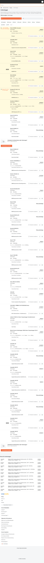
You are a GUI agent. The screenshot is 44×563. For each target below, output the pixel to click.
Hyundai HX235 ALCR (14, 215)
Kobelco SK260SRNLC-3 (15, 160)
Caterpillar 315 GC (14, 418)
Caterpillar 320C (2, 483)
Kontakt (2, 502)
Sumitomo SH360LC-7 (14, 101)
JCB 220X (12, 292)
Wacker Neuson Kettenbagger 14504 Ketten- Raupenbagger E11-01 (24, 330)
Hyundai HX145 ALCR (14, 268)
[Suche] (42, 5)
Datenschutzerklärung (5, 522)
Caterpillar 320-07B (14, 380)
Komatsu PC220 (2, 470)
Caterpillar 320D (2, 460)
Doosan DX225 (2, 480)
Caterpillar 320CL (2, 476)
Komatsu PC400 (2, 473)
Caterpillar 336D (2, 466)
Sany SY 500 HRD (13, 255)
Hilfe (2, 500)
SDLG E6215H (13, 75)
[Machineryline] (1, 7)
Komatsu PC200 (2, 463)
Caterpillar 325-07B (14, 354)
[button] (42, 1)
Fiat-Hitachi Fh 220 (14, 64)
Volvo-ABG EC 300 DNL (15, 281)
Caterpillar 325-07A (14, 393)
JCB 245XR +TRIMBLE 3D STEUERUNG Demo (19, 305)
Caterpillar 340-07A (14, 405)
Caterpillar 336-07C (14, 431)
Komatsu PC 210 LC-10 (15, 89)
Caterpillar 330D (2, 486)
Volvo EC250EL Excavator (15, 28)
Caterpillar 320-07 (13, 39)
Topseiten (3, 529)
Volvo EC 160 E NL (14, 115)
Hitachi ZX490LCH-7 (14, 128)
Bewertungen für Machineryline (6, 525)
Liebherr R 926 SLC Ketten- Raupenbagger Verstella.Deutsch (22, 317)
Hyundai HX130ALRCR (15, 188)
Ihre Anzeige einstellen (6, 145)
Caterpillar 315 (13, 343)
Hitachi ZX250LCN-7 (14, 149)
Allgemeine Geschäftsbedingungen (7, 520)
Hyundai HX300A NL (14, 228)
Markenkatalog (3, 527)
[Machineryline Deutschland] (7, 1)
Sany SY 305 (12, 240)
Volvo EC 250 (13, 51)
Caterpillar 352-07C (14, 367)
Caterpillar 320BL (2, 490)
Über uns (3, 498)
